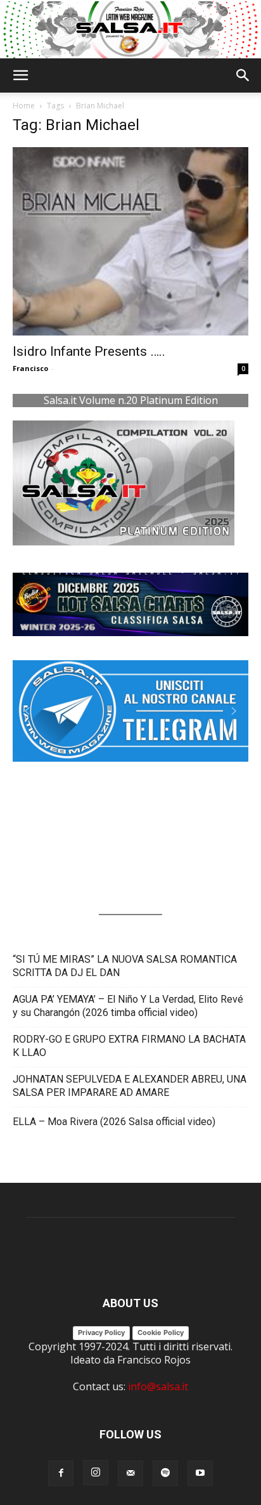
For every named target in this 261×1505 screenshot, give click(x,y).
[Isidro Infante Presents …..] (130, 241)
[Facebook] (60, 1473)
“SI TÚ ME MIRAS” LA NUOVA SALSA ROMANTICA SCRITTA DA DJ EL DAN (125, 966)
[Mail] (130, 1473)
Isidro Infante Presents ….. (89, 351)
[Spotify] (165, 1473)
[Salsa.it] (130, 29)
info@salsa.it (158, 1386)
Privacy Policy (101, 1332)
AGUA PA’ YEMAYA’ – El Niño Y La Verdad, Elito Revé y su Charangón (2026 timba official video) (128, 1006)
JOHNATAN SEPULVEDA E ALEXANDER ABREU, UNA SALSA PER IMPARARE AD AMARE (129, 1085)
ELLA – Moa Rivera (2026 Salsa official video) (114, 1122)
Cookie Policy (160, 1332)
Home (24, 105)
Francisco (30, 368)
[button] (20, 75)
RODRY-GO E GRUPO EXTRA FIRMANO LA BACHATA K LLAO (129, 1046)
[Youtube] (200, 1473)
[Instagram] (95, 1472)
